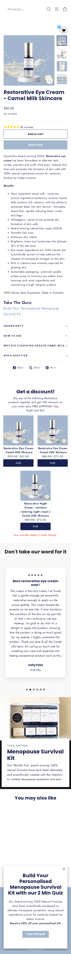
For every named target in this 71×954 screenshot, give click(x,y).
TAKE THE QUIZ (35, 934)
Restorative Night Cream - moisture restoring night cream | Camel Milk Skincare (35, 510)
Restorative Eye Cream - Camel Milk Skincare (52, 450)
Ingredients (13, 326)
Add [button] (18, 463)
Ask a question (16, 355)
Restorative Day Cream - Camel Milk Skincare (18, 450)
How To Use (13, 335)
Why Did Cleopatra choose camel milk (34, 345)
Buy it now (35, 145)
